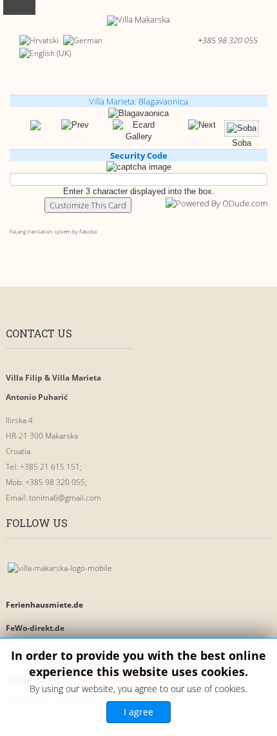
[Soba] (202, 125)
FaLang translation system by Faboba (53, 231)
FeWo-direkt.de (35, 627)
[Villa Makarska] (138, 20)
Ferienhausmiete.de (44, 604)
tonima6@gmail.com (65, 497)
